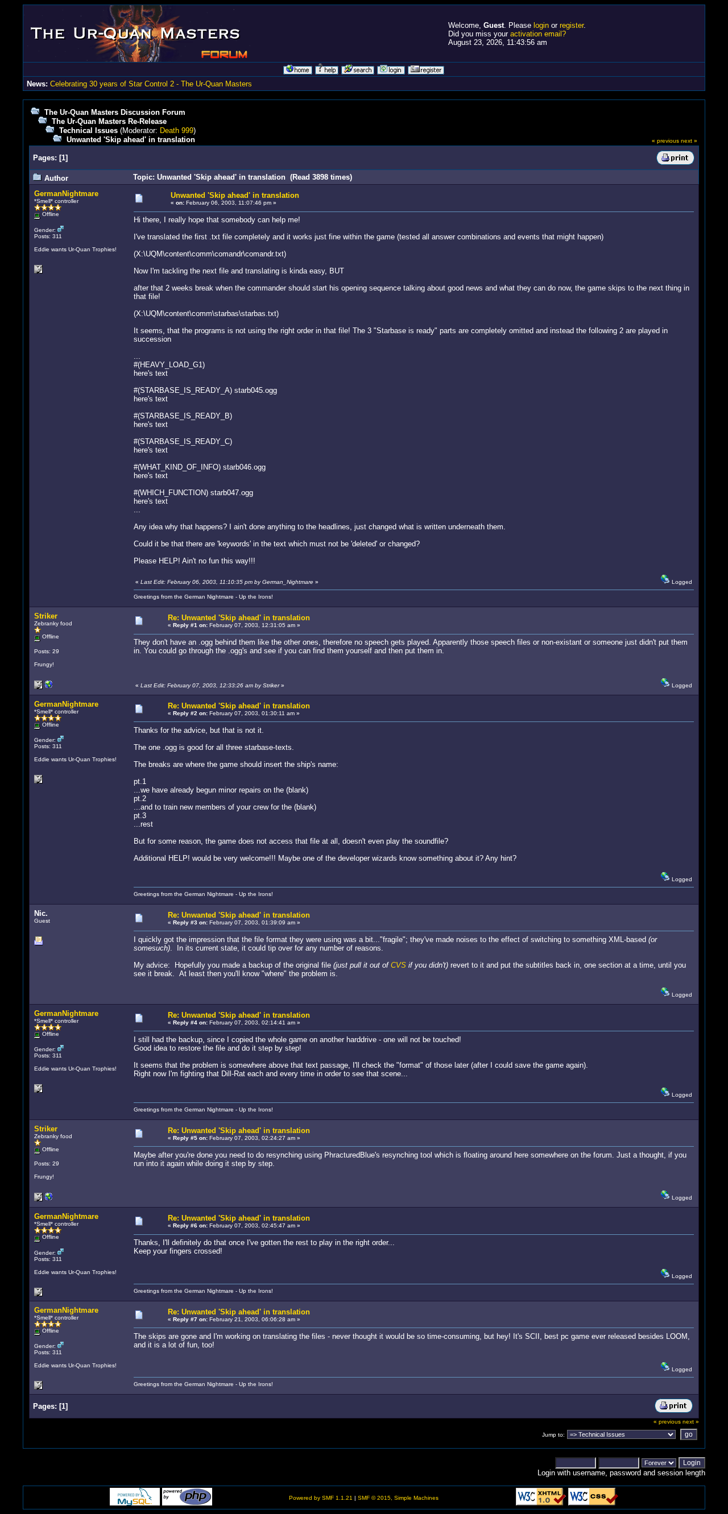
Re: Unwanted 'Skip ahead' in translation (239, 617)
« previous (665, 141)
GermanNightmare (66, 193)
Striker (45, 616)
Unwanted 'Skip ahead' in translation (131, 139)
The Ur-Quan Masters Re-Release (109, 121)
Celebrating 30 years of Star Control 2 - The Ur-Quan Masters (151, 84)
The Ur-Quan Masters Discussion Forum (114, 112)
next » (689, 141)
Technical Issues (88, 130)
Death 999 (176, 130)
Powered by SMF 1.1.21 (321, 1498)
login (541, 25)
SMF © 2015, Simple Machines (398, 1498)
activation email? (538, 34)
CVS (399, 965)
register (572, 25)
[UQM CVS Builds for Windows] (48, 687)
